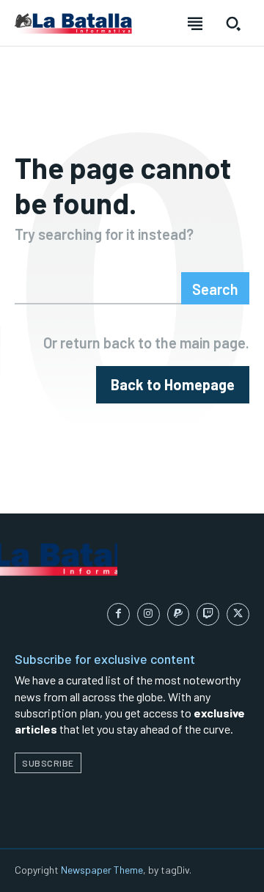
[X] (238, 614)
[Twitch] (208, 614)
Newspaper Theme (102, 869)
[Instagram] (148, 614)
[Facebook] (118, 614)
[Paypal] (178, 614)
